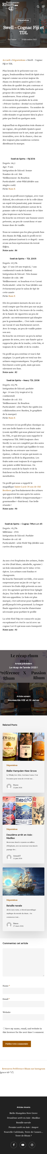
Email (6, 999)
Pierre (13, 39)
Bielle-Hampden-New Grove (23, 1113)
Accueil (6, 60)
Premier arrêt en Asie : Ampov (24, 1127)
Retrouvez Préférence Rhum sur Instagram (23, 1068)
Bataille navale (23, 1122)
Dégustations (23, 20)
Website (7, 1012)
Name (6, 985)
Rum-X (12, 188)
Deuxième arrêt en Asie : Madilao (23, 1117)
